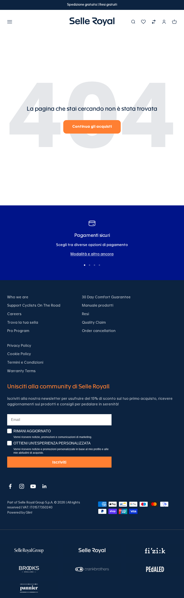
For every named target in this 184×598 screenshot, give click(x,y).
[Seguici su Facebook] (10, 486)
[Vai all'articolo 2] (89, 265)
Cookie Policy (19, 354)
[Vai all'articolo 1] (84, 265)
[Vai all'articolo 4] (99, 265)
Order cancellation (99, 331)
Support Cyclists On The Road (33, 305)
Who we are (17, 297)
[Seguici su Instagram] (22, 486)
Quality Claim (94, 322)
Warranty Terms (21, 371)
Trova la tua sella (22, 322)
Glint (29, 512)
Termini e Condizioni (25, 362)
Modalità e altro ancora (92, 254)
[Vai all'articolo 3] (94, 265)
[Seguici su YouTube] (33, 486)
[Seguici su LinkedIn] (45, 486)
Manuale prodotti (97, 305)
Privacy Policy (19, 345)
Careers (14, 314)
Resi (85, 314)
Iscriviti (59, 462)
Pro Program (18, 331)
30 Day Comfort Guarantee (106, 297)
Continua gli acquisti (92, 126)
